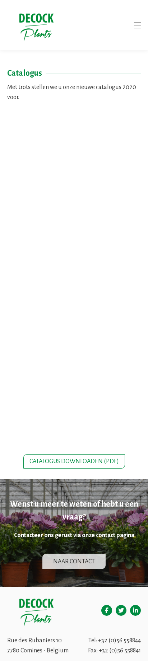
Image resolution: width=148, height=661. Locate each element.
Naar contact (74, 561)
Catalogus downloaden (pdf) (74, 461)
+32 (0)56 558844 (119, 640)
